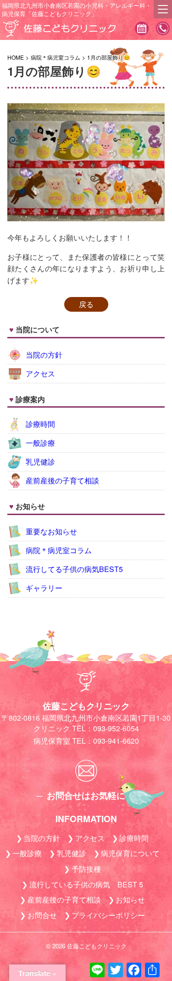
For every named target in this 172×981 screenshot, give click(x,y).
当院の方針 (44, 354)
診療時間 (40, 424)
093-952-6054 (163, 29)
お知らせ (130, 899)
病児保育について (130, 853)
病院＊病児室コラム (59, 550)
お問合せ (42, 915)
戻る (86, 304)
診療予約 (142, 29)
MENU (163, 9)
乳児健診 (40, 461)
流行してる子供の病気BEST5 (74, 569)
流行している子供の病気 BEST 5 (86, 884)
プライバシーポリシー (108, 915)
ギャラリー (44, 588)
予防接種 (86, 868)
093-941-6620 (116, 740)
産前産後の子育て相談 (62, 480)
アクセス (40, 373)
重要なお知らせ (51, 531)
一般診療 (40, 442)
